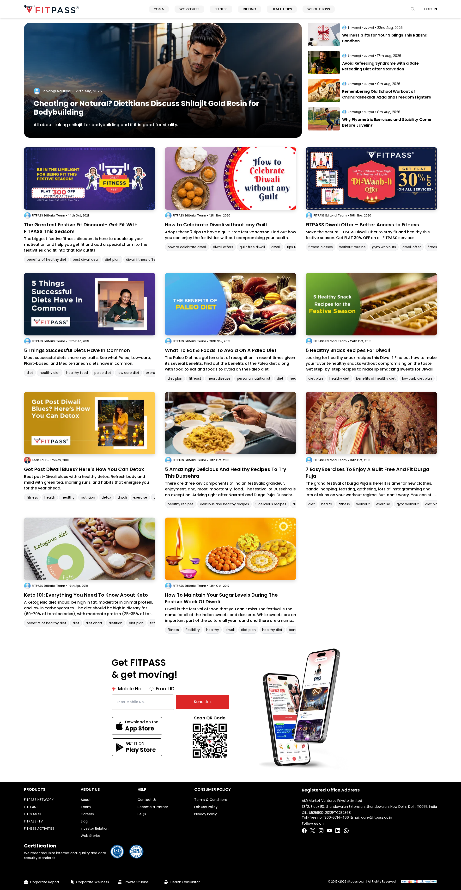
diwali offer (411, 247)
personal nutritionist (253, 378)
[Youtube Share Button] (329, 830)
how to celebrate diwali (187, 247)
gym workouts (384, 247)
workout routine (352, 247)
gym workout (408, 504)
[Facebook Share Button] (304, 830)
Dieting (249, 9)
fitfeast (195, 378)
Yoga (159, 9)
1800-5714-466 (336, 817)
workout (363, 504)
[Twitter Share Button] (312, 830)
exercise (140, 497)
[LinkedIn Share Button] (337, 830)
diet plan (112, 259)
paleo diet (102, 372)
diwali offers (223, 247)
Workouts (189, 9)
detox (106, 497)
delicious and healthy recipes (224, 504)
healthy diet (50, 372)
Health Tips (282, 9)
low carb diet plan (417, 378)
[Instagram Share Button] (321, 830)
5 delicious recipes (270, 504)
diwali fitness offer (141, 259)
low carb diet (128, 372)
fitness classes (320, 247)
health (49, 497)
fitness (32, 497)
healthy (68, 497)
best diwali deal (85, 259)
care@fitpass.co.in (376, 817)
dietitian (115, 623)
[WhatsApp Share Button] (346, 830)
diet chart (94, 623)
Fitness (221, 9)
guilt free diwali (252, 247)
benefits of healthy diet (46, 259)
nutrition (88, 497)
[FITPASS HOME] (51, 9)
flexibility (192, 629)
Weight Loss (318, 9)
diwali (275, 247)
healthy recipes (181, 504)
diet (30, 372)
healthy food (77, 372)
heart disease (219, 378)
